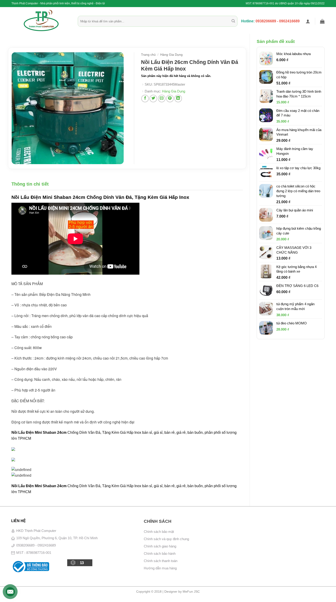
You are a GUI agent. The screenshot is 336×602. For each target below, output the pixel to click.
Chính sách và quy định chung (166, 539)
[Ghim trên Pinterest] (170, 98)
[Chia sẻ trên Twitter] (153, 98)
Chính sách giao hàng (160, 546)
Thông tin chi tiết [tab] (30, 184)
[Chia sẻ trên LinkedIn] (178, 98)
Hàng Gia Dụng (171, 54)
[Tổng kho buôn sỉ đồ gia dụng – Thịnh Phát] (41, 20)
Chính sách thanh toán (160, 561)
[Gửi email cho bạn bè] (161, 98)
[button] (308, 21)
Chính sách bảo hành (160, 553)
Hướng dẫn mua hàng (160, 568)
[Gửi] (233, 21)
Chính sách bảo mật (159, 532)
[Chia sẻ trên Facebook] (145, 98)
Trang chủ (148, 54)
